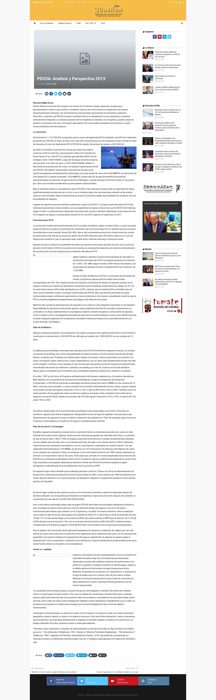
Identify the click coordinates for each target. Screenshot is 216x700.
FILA (106, 2)
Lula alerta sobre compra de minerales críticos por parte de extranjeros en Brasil (167, 153)
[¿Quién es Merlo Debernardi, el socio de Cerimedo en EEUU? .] (147, 90)
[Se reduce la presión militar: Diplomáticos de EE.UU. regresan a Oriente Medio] (147, 282)
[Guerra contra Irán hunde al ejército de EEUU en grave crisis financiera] (147, 256)
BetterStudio (133, 695)
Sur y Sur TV (98, 2)
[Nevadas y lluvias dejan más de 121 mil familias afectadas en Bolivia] (147, 113)
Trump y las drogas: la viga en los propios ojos (161, 204)
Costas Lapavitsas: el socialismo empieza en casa (117, 672)
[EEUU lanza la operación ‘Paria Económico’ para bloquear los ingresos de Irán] (147, 269)
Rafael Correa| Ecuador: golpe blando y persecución (54, 672)
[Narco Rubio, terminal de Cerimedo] (147, 79)
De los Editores (68, 2)
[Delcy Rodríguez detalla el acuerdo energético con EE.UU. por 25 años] (147, 55)
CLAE (91, 2)
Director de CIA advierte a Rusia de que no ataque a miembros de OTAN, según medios (168, 166)
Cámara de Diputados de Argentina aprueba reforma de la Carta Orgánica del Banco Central (168, 140)
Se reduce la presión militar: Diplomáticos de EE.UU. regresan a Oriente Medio (168, 281)
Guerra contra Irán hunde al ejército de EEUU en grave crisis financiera (168, 255)
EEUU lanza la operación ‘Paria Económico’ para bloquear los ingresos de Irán (167, 268)
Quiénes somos (81, 2)
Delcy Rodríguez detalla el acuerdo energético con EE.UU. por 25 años (167, 54)
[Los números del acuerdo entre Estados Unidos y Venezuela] (147, 68)
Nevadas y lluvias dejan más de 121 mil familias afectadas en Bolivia (168, 112)
